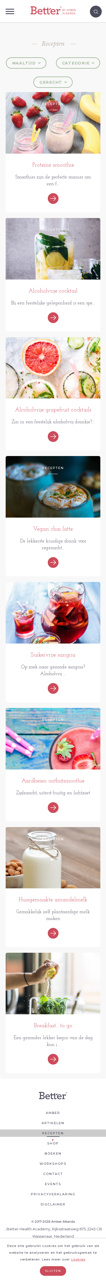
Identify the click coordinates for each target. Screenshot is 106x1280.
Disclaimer (53, 1204)
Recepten (53, 1133)
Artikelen (53, 1123)
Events (53, 1184)
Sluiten (53, 1271)
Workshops (53, 1164)
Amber (53, 1113)
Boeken (53, 1153)
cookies (78, 1259)
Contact (53, 1174)
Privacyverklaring (53, 1194)
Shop (53, 1143)
